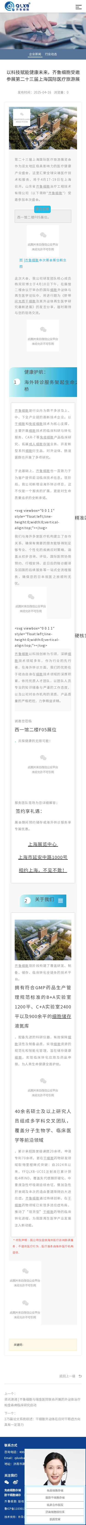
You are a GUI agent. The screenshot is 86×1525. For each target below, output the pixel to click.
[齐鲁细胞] (17, 7)
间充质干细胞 (25, 301)
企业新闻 (35, 54)
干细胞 (20, 423)
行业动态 (51, 54)
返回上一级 (67, 1376)
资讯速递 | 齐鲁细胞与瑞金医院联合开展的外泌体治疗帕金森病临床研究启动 (42, 1402)
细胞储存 (61, 1016)
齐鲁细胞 (43, 186)
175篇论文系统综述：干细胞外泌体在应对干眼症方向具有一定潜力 (42, 1421)
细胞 (53, 289)
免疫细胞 (36, 423)
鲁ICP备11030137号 (17, 1508)
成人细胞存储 (39, 444)
